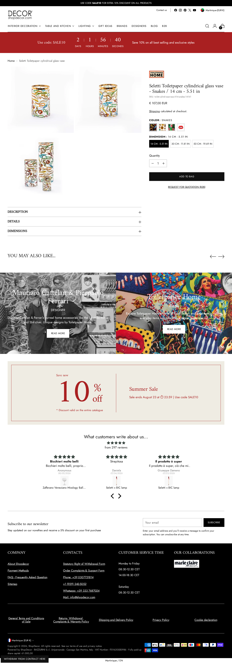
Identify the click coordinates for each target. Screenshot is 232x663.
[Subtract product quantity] (152, 163)
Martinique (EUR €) (21, 640)
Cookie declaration (205, 620)
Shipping (154, 111)
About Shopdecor (18, 564)
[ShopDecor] (20, 15)
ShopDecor (34, 646)
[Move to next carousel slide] (221, 256)
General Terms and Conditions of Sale (26, 620)
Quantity (154, 155)
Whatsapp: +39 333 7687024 (81, 591)
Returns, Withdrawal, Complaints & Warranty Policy (71, 620)
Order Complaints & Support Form (83, 570)
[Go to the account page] (214, 26)
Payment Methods (18, 570)
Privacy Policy (161, 620)
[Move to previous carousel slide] (213, 257)
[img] (116, 442)
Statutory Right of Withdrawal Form (84, 564)
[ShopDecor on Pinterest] (185, 10)
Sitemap (12, 584)
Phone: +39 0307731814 (78, 577)
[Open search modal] (207, 26)
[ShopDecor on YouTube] (194, 10)
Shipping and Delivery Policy (116, 620)
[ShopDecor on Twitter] (189, 10)
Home (11, 61)
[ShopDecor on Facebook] (175, 10)
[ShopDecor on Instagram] (180, 10)
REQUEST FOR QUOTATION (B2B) (186, 187)
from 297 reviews (116, 447)
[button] (113, 496)
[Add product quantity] (163, 163)
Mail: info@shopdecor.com (79, 597)
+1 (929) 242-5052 (74, 584)
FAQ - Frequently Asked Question (27, 577)
